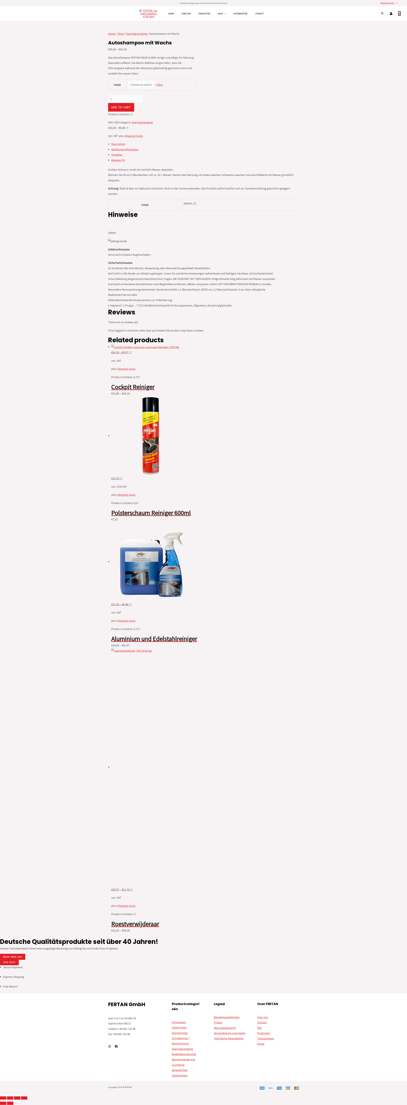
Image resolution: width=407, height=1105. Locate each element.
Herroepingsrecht (225, 1028)
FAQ (259, 1028)
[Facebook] (116, 1046)
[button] (12, 957)
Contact (259, 13)
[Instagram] (109, 1046)
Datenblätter (241, 13)
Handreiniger (180, 1075)
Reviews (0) (118, 160)
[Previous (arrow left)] (3, 1103)
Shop (220, 13)
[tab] (205, 144)
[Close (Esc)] (3, 1098)
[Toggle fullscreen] (17, 1098)
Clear (160, 84)
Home (171, 13)
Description (118, 144)
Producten (204, 13)
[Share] (10, 1098)
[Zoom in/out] (24, 1098)
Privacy (218, 1022)
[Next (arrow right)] (10, 1103)
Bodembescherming (184, 1054)
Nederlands (387, 3)
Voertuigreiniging (136, 34)
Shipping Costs (134, 136)
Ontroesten (179, 1022)
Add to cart (121, 107)
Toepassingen (265, 1038)
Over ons (186, 13)
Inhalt (117, 85)
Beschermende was (183, 1059)
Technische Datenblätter (229, 1038)
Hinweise (116, 154)
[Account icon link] (391, 13)
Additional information (124, 149)
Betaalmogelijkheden (227, 1017)
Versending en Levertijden (230, 1033)
